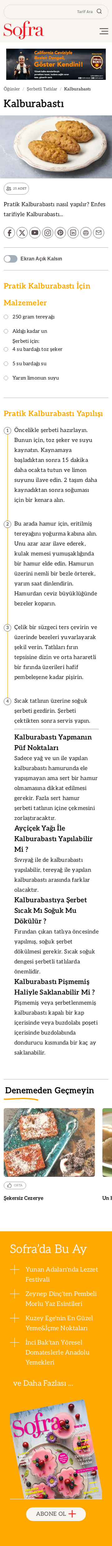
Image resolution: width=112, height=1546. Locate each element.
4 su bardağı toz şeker (37, 349)
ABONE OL (51, 1514)
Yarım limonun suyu (35, 378)
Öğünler (12, 89)
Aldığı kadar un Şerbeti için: (29, 336)
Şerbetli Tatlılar (42, 89)
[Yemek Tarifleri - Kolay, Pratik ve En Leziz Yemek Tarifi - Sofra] (24, 30)
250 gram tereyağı (33, 317)
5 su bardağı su (29, 364)
